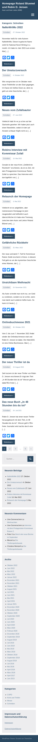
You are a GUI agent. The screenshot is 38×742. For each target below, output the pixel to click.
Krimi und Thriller (13, 698)
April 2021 (11, 601)
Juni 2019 (11, 646)
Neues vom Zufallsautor (16, 110)
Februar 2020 (12, 631)
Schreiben (6, 32)
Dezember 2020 (13, 607)
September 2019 (13, 637)
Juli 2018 (10, 664)
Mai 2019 (10, 649)
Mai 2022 (10, 571)
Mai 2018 (10, 667)
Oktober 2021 (12, 586)
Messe (9, 701)
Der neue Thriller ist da (16, 362)
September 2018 (13, 658)
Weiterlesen (8, 64)
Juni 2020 (11, 622)
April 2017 (11, 675)
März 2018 (11, 672)
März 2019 (11, 652)
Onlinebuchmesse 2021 (16, 322)
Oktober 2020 (12, 613)
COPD (9, 695)
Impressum (9, 723)
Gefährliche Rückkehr (15, 242)
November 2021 (13, 583)
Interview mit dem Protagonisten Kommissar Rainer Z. (20, 528)
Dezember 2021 (13, 580)
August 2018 (12, 661)
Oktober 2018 (12, 655)
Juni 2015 (11, 678)
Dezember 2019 (13, 634)
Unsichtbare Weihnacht (16, 282)
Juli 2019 (10, 643)
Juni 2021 (11, 595)
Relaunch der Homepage (17, 196)
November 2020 (13, 610)
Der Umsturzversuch (14, 70)
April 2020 (11, 625)
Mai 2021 (10, 598)
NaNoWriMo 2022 (12, 27)
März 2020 (11, 628)
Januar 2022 (12, 577)
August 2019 (12, 640)
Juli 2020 (10, 619)
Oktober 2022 (12, 565)
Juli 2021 (10, 592)
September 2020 (13, 616)
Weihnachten (12, 522)
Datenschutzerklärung (13, 729)
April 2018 (11, 670)
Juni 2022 (11, 568)
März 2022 (11, 574)
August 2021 (12, 589)
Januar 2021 (12, 604)
